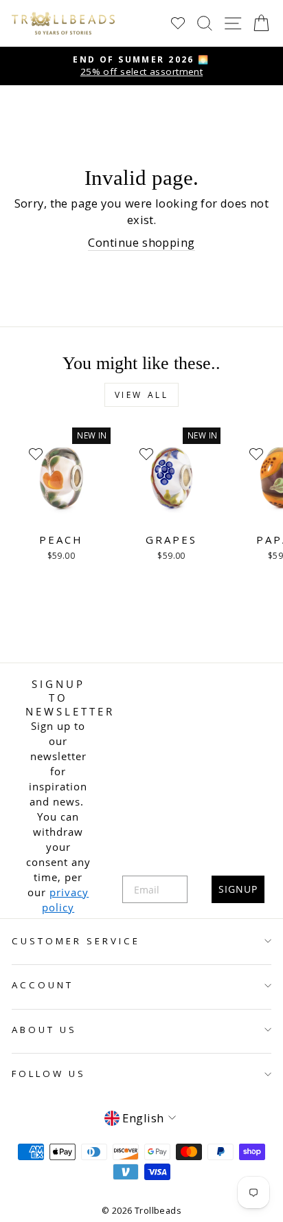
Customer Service (76, 941)
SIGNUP (238, 889)
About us (44, 1029)
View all (142, 395)
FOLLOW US (49, 1073)
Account (42, 985)
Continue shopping (141, 242)
